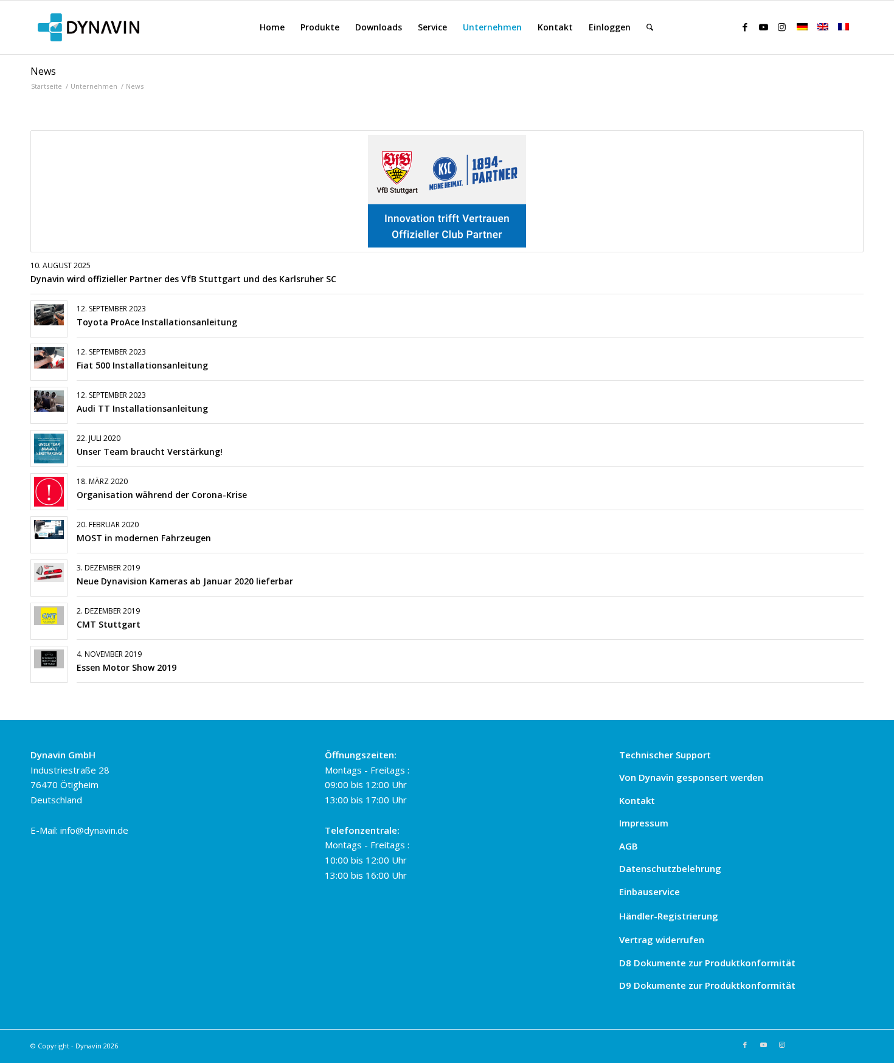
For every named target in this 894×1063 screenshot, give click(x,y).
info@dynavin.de (94, 830)
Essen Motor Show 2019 (126, 667)
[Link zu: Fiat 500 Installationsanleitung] (49, 358)
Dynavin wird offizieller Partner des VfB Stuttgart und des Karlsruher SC (183, 279)
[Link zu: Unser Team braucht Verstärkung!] (49, 448)
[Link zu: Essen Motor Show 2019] (49, 658)
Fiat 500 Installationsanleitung (142, 365)
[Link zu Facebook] (745, 27)
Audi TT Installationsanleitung (142, 408)
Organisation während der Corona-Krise (162, 494)
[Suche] (650, 27)
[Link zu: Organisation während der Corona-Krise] (49, 492)
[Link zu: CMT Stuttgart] (49, 615)
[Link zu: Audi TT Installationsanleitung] (49, 401)
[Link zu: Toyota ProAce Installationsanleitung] (49, 314)
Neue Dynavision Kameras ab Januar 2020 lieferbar (185, 581)
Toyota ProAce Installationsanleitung (157, 322)
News (43, 71)
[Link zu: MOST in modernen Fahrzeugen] (49, 529)
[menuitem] (272, 27)
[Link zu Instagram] (781, 27)
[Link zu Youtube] (763, 27)
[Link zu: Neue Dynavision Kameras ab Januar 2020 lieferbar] (49, 572)
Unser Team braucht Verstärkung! (150, 451)
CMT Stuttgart (108, 624)
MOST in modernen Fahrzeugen (144, 538)
